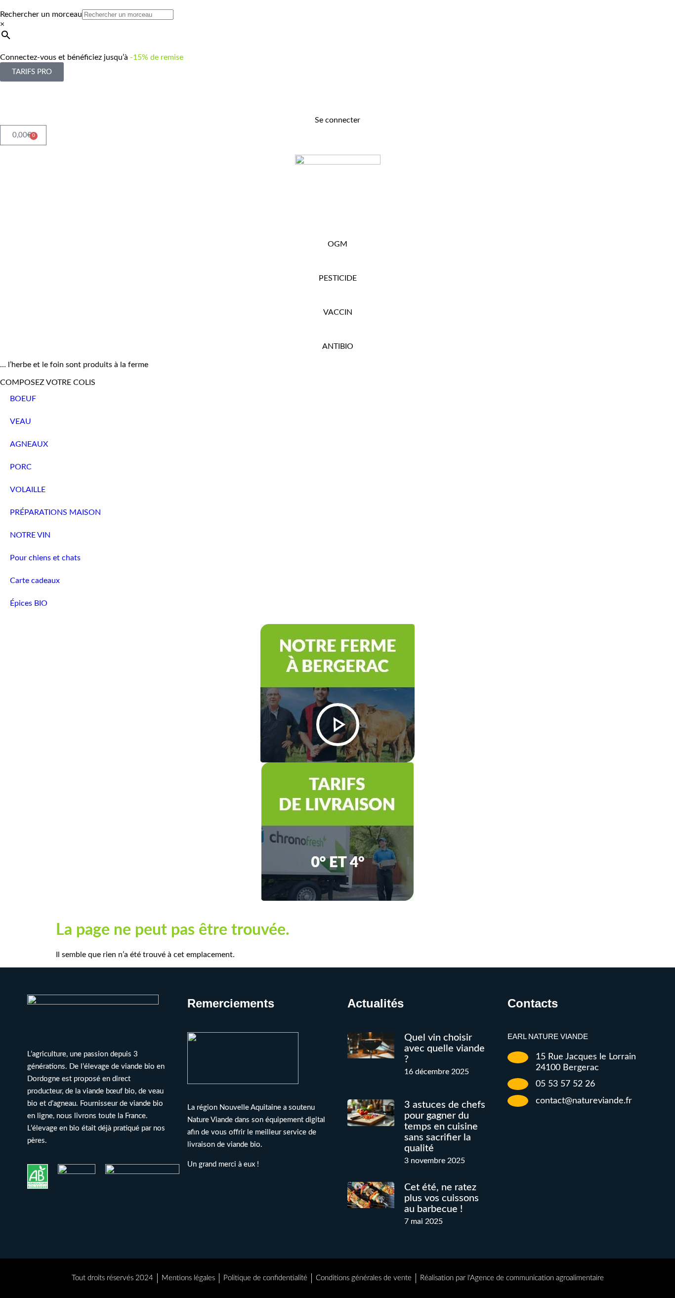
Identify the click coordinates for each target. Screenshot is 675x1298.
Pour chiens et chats (45, 558)
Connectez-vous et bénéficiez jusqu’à (91, 57)
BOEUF (23, 399)
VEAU (20, 421)
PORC (21, 467)
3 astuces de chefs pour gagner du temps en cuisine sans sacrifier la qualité (444, 1126)
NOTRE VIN (30, 535)
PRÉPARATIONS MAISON (55, 512)
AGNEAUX (29, 444)
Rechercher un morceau (41, 14)
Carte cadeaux (35, 581)
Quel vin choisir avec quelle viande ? (444, 1048)
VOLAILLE (27, 490)
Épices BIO (28, 603)
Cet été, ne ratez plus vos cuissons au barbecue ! (441, 1198)
